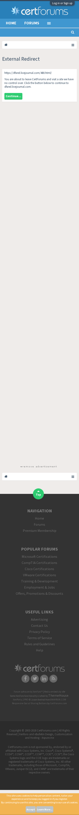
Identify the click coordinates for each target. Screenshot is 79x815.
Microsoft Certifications (39, 556)
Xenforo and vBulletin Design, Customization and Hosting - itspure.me (45, 736)
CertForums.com (58, 703)
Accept (31, 809)
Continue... (13, 96)
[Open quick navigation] (73, 44)
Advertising (39, 619)
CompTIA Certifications (39, 562)
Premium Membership (39, 530)
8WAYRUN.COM (58, 699)
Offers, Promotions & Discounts (39, 593)
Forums (31, 22)
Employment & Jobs (39, 587)
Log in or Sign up (62, 3)
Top (38, 495)
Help (39, 650)
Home (11, 22)
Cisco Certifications (39, 569)
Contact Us (39, 625)
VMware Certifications (39, 575)
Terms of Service (39, 638)
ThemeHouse (58, 695)
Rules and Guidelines (39, 644)
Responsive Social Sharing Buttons (29, 703)
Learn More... (44, 809)
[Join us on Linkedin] (44, 678)
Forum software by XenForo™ (28, 691)
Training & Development (39, 581)
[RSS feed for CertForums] (53, 678)
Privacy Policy (39, 631)
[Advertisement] (38, 285)
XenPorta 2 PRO (21, 699)
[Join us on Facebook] (25, 678)
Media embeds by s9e (54, 691)
